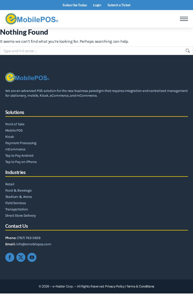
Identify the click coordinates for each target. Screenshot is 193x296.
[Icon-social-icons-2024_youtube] (31, 257)
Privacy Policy (114, 286)
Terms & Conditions (140, 286)
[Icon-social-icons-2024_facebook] (9, 257)
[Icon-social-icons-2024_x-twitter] (20, 257)
